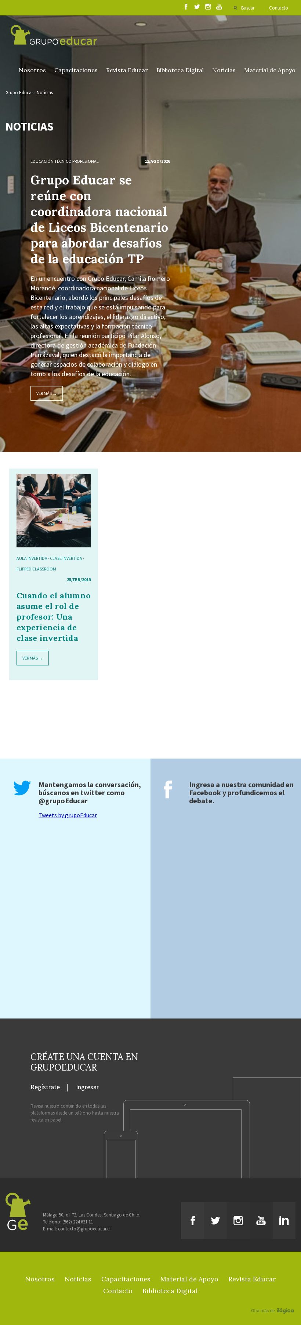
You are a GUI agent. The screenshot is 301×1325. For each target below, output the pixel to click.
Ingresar (87, 1087)
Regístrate (45, 1087)
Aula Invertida (32, 558)
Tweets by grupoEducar (68, 815)
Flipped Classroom (36, 569)
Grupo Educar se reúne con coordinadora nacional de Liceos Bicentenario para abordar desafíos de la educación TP (99, 219)
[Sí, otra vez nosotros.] (273, 1300)
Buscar (247, 8)
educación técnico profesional (64, 161)
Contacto (278, 8)
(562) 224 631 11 (77, 1222)
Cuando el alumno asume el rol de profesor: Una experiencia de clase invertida (54, 616)
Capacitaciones (76, 70)
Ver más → (46, 393)
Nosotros (32, 70)
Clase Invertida (66, 558)
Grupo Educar (19, 92)
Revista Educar (127, 70)
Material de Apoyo (269, 70)
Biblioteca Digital (180, 70)
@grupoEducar (63, 800)
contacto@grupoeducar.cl (84, 1229)
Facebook (205, 792)
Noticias (224, 70)
